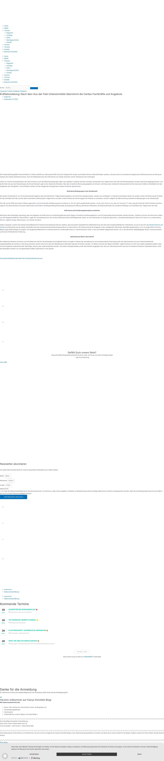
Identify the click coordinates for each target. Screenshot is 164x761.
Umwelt (9, 42)
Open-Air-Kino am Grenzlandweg (23, 641)
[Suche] (34, 88)
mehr (139, 754)
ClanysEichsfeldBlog (7, 258)
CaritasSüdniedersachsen (34, 258)
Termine (7, 47)
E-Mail (2, 485)
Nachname (3, 480)
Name (2, 476)
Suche (2, 88)
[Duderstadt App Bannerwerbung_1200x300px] (84, 342)
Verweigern (34, 754)
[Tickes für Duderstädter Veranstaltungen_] (82, 447)
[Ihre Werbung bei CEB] (91, 274)
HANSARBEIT (88, 657)
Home (6, 26)
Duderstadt (18, 258)
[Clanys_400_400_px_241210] (19, 413)
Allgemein (9, 33)
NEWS (6, 28)
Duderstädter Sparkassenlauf (22, 609)
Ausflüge (9, 35)
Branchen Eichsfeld (11, 52)
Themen (7, 30)
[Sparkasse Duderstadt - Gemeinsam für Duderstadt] (84, 306)
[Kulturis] (82, 378)
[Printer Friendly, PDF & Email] (9, 268)
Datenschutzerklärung (11, 592)
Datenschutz (4, 489)
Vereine (6, 45)
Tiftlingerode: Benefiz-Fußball (22, 620)
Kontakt (6, 49)
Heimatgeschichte (12, 40)
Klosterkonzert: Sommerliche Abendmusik (27, 630)
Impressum (8, 589)
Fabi (23, 258)
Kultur (8, 37)
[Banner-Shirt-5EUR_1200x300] (84, 322)
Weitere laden (82, 651)
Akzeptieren (86, 754)
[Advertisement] (57, 673)
